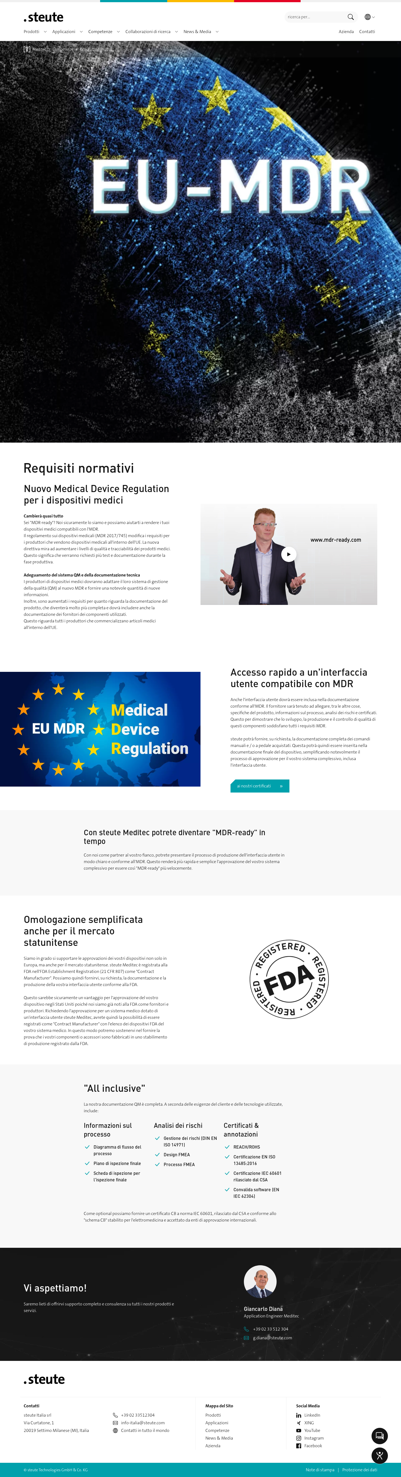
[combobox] (314, 17)
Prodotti (213, 1415)
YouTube (312, 1430)
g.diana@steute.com (272, 1338)
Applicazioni (216, 1423)
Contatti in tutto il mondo (145, 1430)
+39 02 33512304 (138, 1415)
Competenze (217, 1430)
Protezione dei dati (359, 1470)
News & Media (219, 1438)
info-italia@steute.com (143, 1423)
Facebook (313, 1446)
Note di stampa (320, 1470)
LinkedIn (312, 1415)
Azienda (212, 1446)
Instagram (314, 1438)
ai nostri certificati (254, 786)
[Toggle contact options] (380, 1436)
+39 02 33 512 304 (270, 1329)
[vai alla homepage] (43, 17)
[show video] (288, 554)
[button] (45, 32)
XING (309, 1423)
